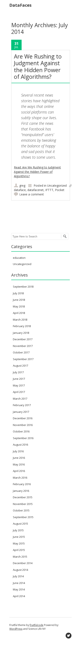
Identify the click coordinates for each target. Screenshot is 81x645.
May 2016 (19, 464)
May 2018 (19, 306)
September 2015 (23, 517)
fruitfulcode (36, 625)
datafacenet (35, 190)
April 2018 (19, 313)
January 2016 (21, 491)
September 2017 (23, 359)
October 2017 (21, 352)
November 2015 (23, 504)
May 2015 (19, 543)
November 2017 (23, 346)
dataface (20, 190)
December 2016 (22, 418)
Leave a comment (31, 194)
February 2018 (22, 326)
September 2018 (23, 286)
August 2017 (20, 365)
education (19, 258)
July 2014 (18, 576)
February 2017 (22, 405)
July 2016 (18, 451)
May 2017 (19, 385)
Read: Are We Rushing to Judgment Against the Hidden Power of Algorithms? (37, 171)
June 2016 (19, 458)
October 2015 (21, 510)
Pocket (59, 190)
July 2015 (18, 530)
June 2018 (19, 300)
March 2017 (20, 398)
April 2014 (19, 596)
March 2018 (20, 319)
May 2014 (19, 589)
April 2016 (19, 471)
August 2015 (20, 523)
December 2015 (22, 497)
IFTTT (49, 190)
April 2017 (19, 392)
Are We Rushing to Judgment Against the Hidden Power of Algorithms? (38, 66)
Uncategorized (57, 185)
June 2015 (19, 537)
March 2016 (20, 477)
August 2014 (20, 570)
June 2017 (19, 379)
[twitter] (68, 635)
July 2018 (18, 293)
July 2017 (18, 372)
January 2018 (21, 333)
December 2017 (22, 339)
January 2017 (21, 412)
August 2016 (20, 444)
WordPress (15, 629)
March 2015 (20, 556)
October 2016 (21, 431)
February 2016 (22, 484)
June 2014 (19, 583)
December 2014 (22, 563)
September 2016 (23, 438)
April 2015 (19, 550)
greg (22, 185)
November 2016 (23, 425)
